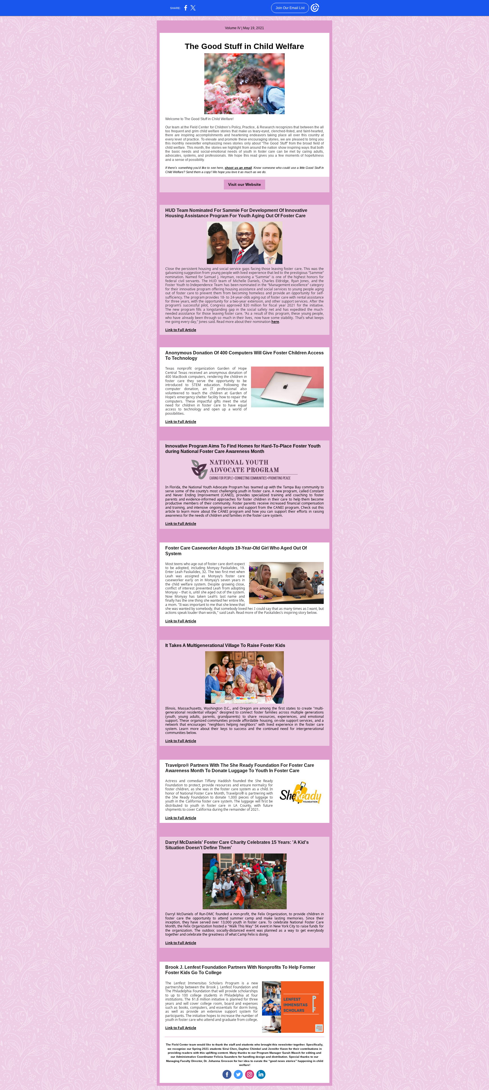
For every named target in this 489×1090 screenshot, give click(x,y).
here (275, 321)
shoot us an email (238, 167)
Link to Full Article (180, 329)
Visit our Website (244, 184)
